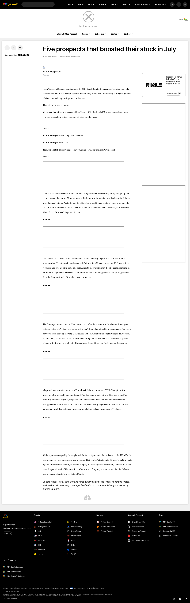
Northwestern (122, 207)
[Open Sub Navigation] (72, 4)
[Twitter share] (13, 47)
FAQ (30, 588)
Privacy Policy (64, 588)
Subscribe (7, 533)
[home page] (10, 4)
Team (71, 135)
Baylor (51, 207)
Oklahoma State (70, 469)
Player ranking (79, 149)
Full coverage (65, 149)
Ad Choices (55, 588)
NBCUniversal (15, 591)
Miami (112, 207)
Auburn (58, 207)
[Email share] (20, 47)
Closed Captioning (21, 588)
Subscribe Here (172, 93)
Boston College (62, 212)
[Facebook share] (7, 47)
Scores (85, 34)
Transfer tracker (95, 149)
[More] (172, 4)
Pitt (94, 469)
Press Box (48, 588)
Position (79, 135)
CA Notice (90, 588)
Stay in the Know (9, 525)
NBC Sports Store (37, 588)
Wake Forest (48, 212)
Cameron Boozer (56, 88)
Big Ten (114, 34)
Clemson (83, 469)
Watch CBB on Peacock (67, 34)
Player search (109, 149)
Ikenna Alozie (106, 88)
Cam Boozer (48, 258)
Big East (127, 34)
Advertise (6, 588)
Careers (12, 588)
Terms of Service (99, 588)
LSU (45, 207)
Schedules (99, 34)
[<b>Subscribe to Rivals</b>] (154, 85)
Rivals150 (63, 135)
